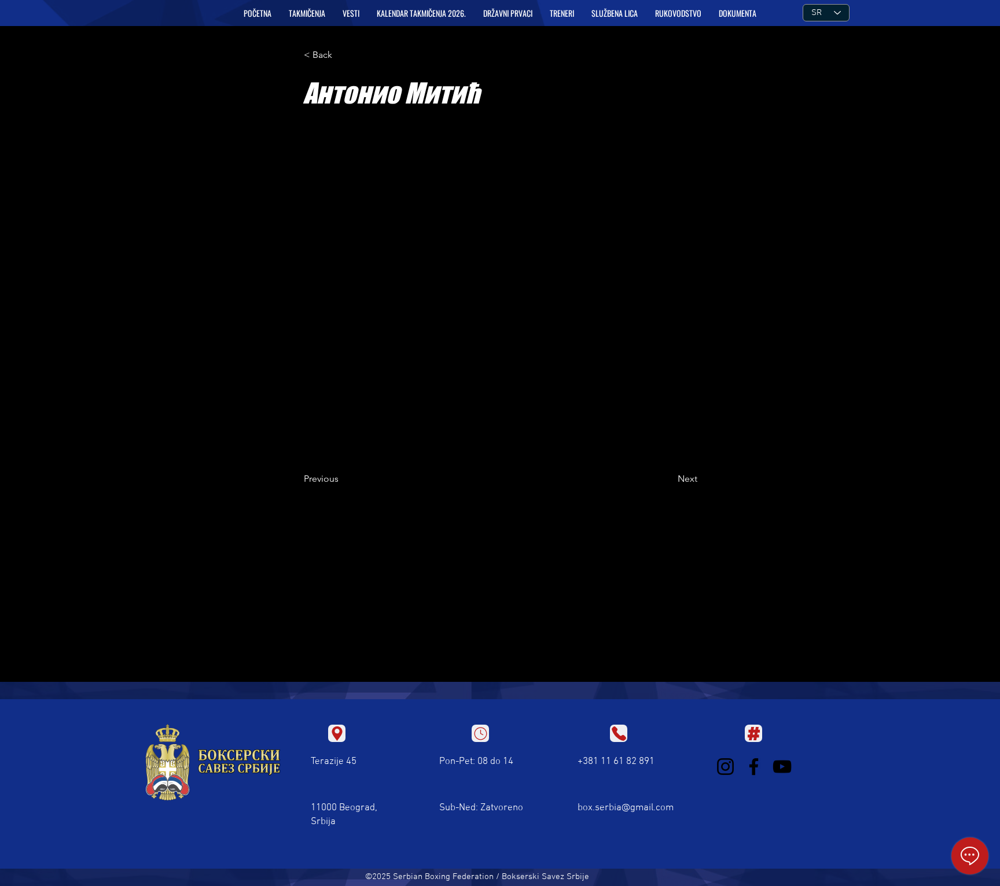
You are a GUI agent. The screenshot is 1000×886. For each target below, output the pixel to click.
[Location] (336, 733)
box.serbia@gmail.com (626, 808)
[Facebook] (753, 766)
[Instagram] (725, 766)
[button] (307, 13)
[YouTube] (782, 766)
